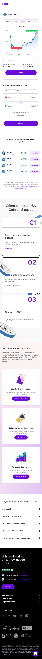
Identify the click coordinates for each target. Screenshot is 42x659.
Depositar (35, 153)
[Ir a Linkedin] (21, 616)
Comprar (21, 73)
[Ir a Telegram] (26, 615)
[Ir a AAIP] (27, 636)
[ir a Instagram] (9, 616)
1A (35, 21)
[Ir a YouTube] (15, 616)
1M (22, 21)
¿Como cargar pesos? (12, 285)
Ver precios (21, 437)
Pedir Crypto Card (21, 398)
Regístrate (8, 587)
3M (29, 21)
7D (16, 21)
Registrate (8, 248)
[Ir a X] (4, 615)
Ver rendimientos (21, 476)
